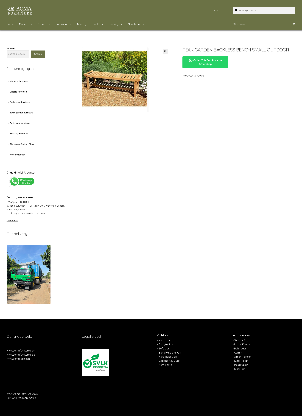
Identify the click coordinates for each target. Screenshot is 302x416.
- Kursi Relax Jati (167, 356)
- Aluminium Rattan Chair (21, 144)
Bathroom (61, 24)
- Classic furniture (17, 91)
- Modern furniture (18, 81)
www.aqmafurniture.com (21, 350)
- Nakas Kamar (241, 344)
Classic (42, 24)
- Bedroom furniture (19, 123)
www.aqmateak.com (19, 358)
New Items (134, 24)
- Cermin (237, 352)
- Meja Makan (240, 364)
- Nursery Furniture (18, 133)
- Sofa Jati (163, 348)
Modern (23, 24)
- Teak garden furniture (20, 112)
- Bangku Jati (165, 344)
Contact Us (12, 220)
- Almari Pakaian (242, 356)
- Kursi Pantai (165, 364)
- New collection (16, 154)
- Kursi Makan (240, 360)
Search (11, 48)
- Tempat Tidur (241, 340)
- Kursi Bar (239, 369)
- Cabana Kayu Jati (168, 360)
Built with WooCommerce (21, 397)
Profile (95, 24)
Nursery (81, 24)
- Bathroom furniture (19, 102)
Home (215, 9)
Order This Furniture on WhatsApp (207, 62)
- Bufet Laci (239, 348)
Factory (113, 24)
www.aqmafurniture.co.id (21, 354)
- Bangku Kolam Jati (169, 352)
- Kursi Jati (163, 340)
